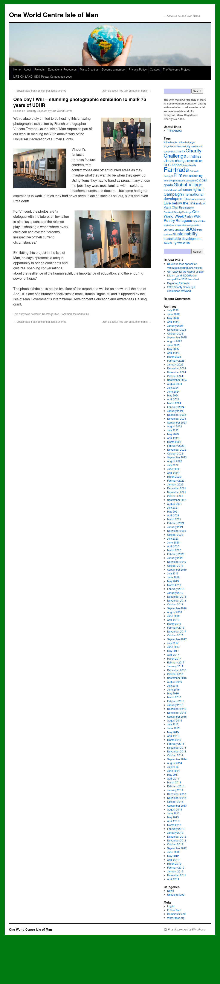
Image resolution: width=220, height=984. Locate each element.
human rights (191, 189)
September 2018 (177, 608)
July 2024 (173, 387)
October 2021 (175, 496)
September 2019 (177, 569)
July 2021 (173, 507)
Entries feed (174, 910)
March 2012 (174, 863)
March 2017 (174, 658)
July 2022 (173, 465)
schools (169, 229)
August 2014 (174, 763)
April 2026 (173, 322)
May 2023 (173, 434)
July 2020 (173, 538)
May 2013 (173, 817)
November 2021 (176, 492)
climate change (175, 160)
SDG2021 (180, 229)
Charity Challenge (183, 153)
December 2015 (176, 709)
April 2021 (173, 515)
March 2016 (174, 697)
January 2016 (175, 705)
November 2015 (176, 712)
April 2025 (173, 353)
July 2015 (173, 724)
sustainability (185, 233)
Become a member (113, 69)
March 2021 (174, 519)
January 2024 (175, 411)
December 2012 (176, 836)
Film (178, 175)
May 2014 (173, 774)
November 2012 (176, 840)
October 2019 (175, 565)
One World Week (182, 214)
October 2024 (175, 376)
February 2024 (175, 407)
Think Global (174, 130)
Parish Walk (192, 216)
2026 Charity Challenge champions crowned (181, 289)
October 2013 (175, 801)
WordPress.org (176, 918)
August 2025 (174, 341)
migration (189, 207)
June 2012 (173, 852)
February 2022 (175, 480)
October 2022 (175, 453)
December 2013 (176, 794)
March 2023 (174, 442)
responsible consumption (187, 225)
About (27, 69)
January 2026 (175, 325)
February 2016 (175, 701)
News (170, 890)
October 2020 (175, 534)
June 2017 (173, 647)
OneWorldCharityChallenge (178, 212)
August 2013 (174, 809)
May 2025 (173, 349)
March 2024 (174, 403)
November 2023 (176, 418)
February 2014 (175, 786)
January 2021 (175, 527)
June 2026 (173, 314)
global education (187, 180)
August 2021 (174, 503)
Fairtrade (176, 169)
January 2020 (175, 558)
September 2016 (177, 678)
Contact (155, 69)
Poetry (169, 220)
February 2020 (175, 554)
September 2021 (177, 500)
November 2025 (176, 329)
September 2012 (177, 848)
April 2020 (173, 546)
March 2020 (174, 550)
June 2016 (173, 689)
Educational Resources (62, 69)
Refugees (184, 220)
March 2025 (174, 356)
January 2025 (175, 364)
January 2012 (175, 871)
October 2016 (175, 674)
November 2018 (176, 600)
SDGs (190, 229)
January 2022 (175, 484)
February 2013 (175, 828)
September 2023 (177, 422)
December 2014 (176, 747)
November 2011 (176, 875)
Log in (170, 906)
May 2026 (173, 318)
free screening (193, 175)
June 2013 (173, 813)
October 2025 (175, 333)
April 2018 (173, 620)
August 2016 (174, 681)
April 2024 (173, 399)
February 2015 (175, 743)
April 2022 (173, 472)
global (176, 180)
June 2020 (173, 542)
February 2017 (175, 662)
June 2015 (173, 728)
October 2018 (175, 604)
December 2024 (176, 368)
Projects (39, 69)
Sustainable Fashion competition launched (39, 90)
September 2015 (177, 716)
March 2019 (174, 585)
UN (188, 243)
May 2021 (173, 511)
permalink (83, 314)
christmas (194, 156)
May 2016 (173, 693)
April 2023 (173, 438)
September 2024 (177, 380)
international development (183, 196)
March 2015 (174, 739)
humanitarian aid (172, 190)
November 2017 (176, 631)
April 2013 (173, 821)
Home (17, 69)
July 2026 (173, 310)
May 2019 (173, 581)
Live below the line (180, 203)
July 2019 (173, 573)
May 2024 (173, 395)
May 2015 (173, 732)
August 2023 (174, 426)
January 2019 (175, 592)
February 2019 (175, 589)
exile (193, 165)
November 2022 (176, 449)
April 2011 (173, 879)
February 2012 (175, 867)
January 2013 (175, 832)
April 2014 (173, 778)
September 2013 (177, 805)
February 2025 (175, 360)
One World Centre (61, 110)
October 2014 (175, 755)
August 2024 (174, 383)
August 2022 (174, 461)
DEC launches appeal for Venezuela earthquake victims (184, 265)
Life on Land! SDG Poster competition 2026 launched (183, 277)
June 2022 (173, 469)
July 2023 (173, 430)
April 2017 (173, 654)
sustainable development (182, 238)
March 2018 (174, 623)
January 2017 (175, 666)
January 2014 (175, 790)
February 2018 (175, 627)
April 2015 (173, 736)
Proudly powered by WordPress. (187, 929)
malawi (200, 203)
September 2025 (177, 337)
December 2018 (176, 596)
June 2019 (173, 577)
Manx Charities (89, 69)
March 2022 (174, 476)
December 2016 (176, 670)
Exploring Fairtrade (178, 283)
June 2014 (173, 770)
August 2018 (174, 612)
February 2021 (175, 523)
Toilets (168, 243)
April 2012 (173, 859)
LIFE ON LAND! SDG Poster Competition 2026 (42, 76)
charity (180, 151)
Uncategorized (50, 314)
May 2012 (173, 856)
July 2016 (173, 685)
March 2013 (174, 825)
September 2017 (177, 639)
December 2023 (176, 414)
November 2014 (176, 751)
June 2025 (173, 345)
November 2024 (176, 372)
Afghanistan (192, 146)
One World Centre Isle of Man (53, 14)
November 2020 (176, 531)
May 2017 (173, 650)
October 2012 (175, 844)
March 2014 (174, 782)
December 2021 (176, 488)
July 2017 (173, 643)
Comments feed (176, 914)
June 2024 (173, 391)
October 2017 (175, 635)
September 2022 (177, 457)
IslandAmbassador (195, 199)
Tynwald (179, 242)
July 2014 (173, 767)
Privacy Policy (138, 69)
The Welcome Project (176, 69)
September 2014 (177, 759)
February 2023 (175, 445)
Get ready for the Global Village (185, 271)
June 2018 (173, 616)
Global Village (188, 184)
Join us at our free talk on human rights (126, 90)
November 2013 (176, 798)
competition (195, 160)
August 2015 (174, 720)
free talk (168, 180)
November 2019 (176, 561)
